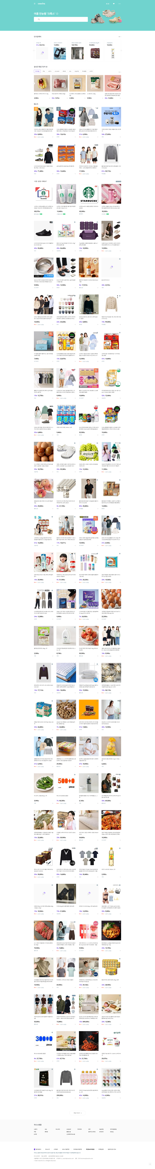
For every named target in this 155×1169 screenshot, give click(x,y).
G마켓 (91, 71)
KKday (112, 1132)
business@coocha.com (87, 1158)
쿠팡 (44, 71)
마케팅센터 (101, 1149)
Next (121, 50)
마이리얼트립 (113, 1129)
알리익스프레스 (92, 1132)
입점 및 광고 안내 (112, 1149)
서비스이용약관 (65, 1149)
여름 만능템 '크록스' (44, 13)
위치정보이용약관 (77, 1149)
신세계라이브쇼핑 (71, 1134)
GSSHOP (69, 1129)
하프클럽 (84, 71)
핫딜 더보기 (77, 1113)
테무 (89, 1129)
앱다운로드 (38, 1149)
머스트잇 (58, 1129)
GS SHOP (57, 71)
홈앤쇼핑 (69, 1132)
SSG (70, 71)
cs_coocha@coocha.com (67, 1158)
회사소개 (47, 1149)
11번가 (49, 71)
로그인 (107, 4)
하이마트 (80, 1129)
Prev (34, 50)
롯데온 (64, 71)
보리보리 (101, 1132)
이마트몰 (37, 71)
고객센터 (56, 1149)
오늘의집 (77, 71)
